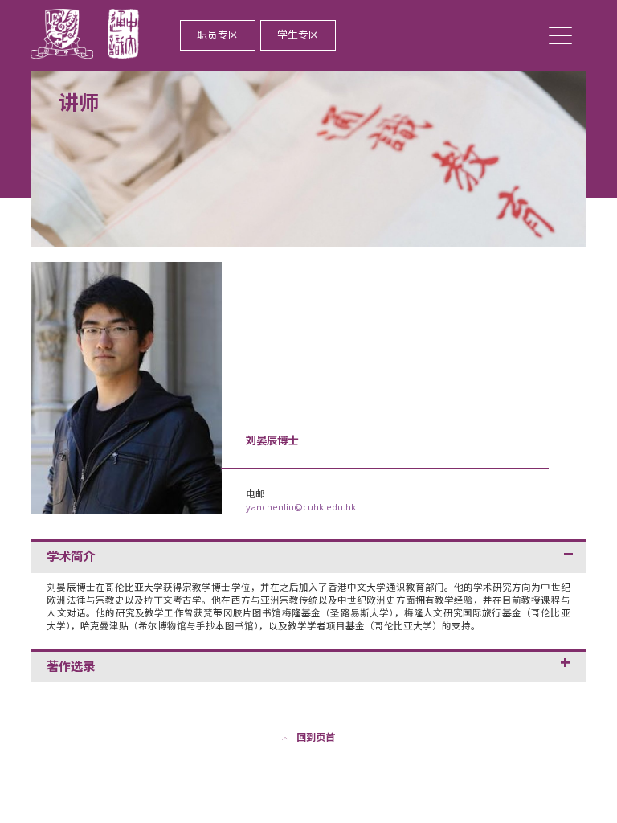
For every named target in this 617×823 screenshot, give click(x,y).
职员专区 (218, 34)
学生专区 (298, 34)
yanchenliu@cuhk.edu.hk (301, 507)
